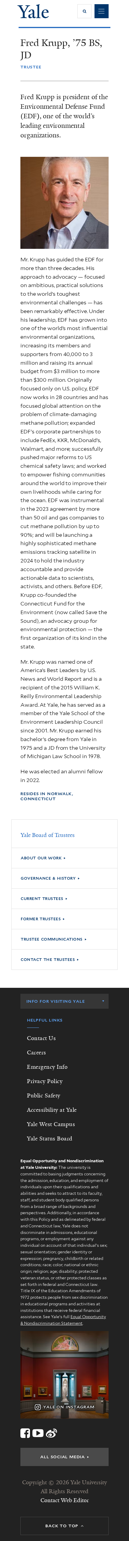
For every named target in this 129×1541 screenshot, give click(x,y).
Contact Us (41, 1038)
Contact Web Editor (64, 1500)
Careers (36, 1052)
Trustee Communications (51, 939)
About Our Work (41, 858)
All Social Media (62, 1456)
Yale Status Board (50, 1138)
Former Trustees (41, 919)
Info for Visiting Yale (55, 1001)
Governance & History (48, 878)
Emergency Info (47, 1067)
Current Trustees (42, 898)
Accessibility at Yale (52, 1110)
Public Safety (43, 1095)
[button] (84, 11)
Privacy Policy (44, 1081)
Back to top (61, 1525)
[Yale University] (33, 11)
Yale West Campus (51, 1124)
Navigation (101, 11)
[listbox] (64, 1001)
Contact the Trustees (48, 959)
